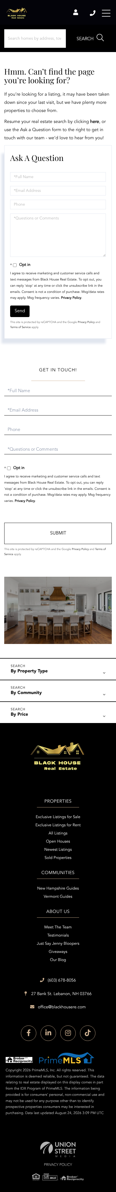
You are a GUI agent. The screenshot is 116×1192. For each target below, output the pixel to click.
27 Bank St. (61, 994)
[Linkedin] (48, 1033)
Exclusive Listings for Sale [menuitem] (58, 817)
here (94, 122)
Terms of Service (20, 327)
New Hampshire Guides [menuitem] (58, 889)
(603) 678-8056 (93, 13)
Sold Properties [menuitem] (57, 858)
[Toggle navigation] (106, 13)
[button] (90, 38)
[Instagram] (68, 1033)
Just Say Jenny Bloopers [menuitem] (58, 944)
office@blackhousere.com (62, 1007)
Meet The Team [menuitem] (58, 928)
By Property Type (29, 671)
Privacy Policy (71, 298)
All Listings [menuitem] (58, 834)
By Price (19, 714)
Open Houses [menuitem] (58, 842)
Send (20, 311)
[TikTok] (87, 1033)
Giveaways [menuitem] (58, 952)
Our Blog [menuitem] (58, 960)
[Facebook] (28, 1033)
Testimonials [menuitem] (58, 936)
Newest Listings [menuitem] (58, 850)
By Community (26, 693)
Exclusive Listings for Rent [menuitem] (58, 825)
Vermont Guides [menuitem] (58, 897)
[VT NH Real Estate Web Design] (58, 1149)
